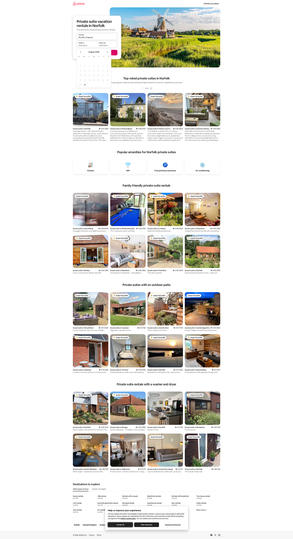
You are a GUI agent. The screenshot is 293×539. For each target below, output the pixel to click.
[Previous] (142, 88)
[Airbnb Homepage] (79, 3)
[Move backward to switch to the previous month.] (80, 52)
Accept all (120, 525)
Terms (99, 535)
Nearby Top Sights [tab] (99, 489)
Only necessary (146, 525)
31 (85, 85)
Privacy (91, 535)
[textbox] (87, 45)
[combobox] (97, 37)
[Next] (151, 88)
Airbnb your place (211, 3)
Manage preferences (173, 525)
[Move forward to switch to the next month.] (107, 52)
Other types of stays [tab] (81, 489)
